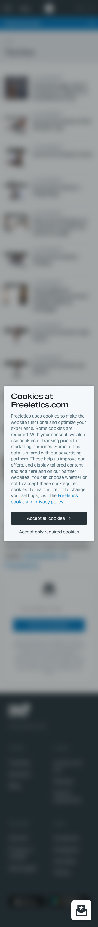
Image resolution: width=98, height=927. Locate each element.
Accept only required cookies (49, 532)
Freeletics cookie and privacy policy (44, 498)
